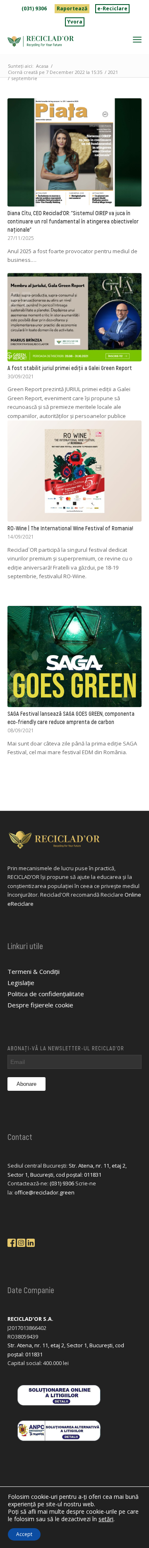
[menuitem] (34, 8)
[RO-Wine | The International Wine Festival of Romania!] (74, 471)
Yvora (74, 21)
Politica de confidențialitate (45, 994)
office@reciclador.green (44, 1192)
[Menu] (137, 39)
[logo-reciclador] (61, 41)
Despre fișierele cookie (40, 1005)
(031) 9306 (34, 8)
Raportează (72, 8)
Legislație (20, 982)
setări (106, 1519)
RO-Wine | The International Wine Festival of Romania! (70, 528)
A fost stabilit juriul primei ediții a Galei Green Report (69, 367)
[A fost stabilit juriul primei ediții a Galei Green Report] (74, 317)
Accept (24, 1534)
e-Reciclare (112, 8)
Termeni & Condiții (33, 971)
